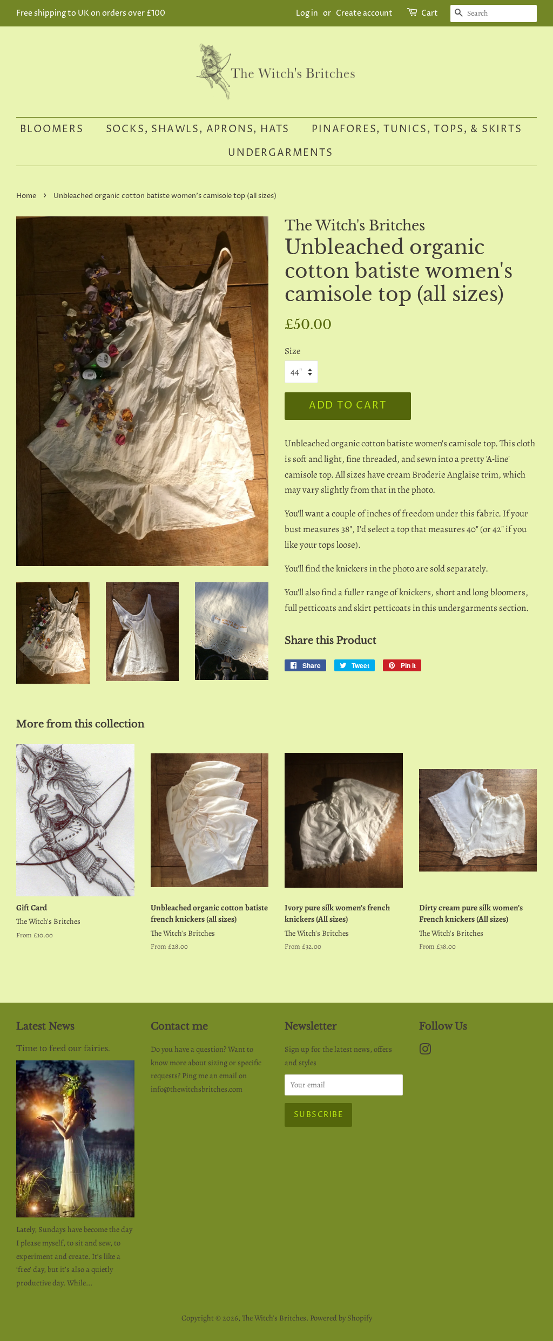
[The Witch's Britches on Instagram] (425, 1051)
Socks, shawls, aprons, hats (198, 129)
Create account (364, 13)
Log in (307, 13)
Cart (429, 13)
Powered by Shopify (341, 1317)
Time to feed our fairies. (63, 1048)
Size (293, 351)
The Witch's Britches (274, 1317)
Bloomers (51, 129)
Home (26, 196)
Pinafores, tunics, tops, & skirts (417, 129)
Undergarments (280, 153)
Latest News (45, 1026)
